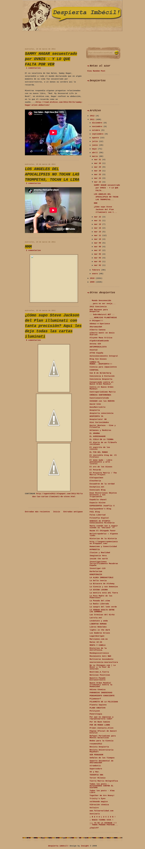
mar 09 (98, 243)
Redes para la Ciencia (101, 741)
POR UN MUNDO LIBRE (100, 725)
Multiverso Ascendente (101, 659)
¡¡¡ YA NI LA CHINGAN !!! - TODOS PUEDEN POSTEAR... (104, 824)
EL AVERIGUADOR (97, 436)
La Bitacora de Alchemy (102, 584)
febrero (96, 270)
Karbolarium (96, 572)
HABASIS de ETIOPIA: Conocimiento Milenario (102, 522)
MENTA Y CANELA (97, 645)
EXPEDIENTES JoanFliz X (102, 506)
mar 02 (98, 265)
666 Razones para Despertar (99, 311)
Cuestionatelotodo (99, 398)
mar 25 (98, 175)
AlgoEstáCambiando (99, 341)
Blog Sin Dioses (98, 359)
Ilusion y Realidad (100, 553)
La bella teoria (98, 581)
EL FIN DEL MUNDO (99, 452)
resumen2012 (96, 744)
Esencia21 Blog (97, 490)
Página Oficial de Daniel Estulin (103, 732)
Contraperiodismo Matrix (103, 392)
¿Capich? (94, 828)
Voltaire (94, 808)
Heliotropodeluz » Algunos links (104, 535)
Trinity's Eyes (97, 799)
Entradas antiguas (73, 512)
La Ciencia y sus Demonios (104, 587)
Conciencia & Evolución (102, 376)
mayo (95, 149)
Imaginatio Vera (98, 556)
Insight (85, 846)
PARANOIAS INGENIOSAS (101, 693)
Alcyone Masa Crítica (101, 338)
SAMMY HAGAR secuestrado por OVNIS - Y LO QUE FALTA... (107, 188)
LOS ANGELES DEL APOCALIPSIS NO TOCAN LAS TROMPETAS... (106, 197)
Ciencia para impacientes (103, 367)
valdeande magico (99, 802)
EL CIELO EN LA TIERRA (101, 440)
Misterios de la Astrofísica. (98, 649)
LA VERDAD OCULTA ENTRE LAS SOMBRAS (102, 611)
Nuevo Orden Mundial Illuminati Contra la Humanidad (101, 685)
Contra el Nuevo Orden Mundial (101, 388)
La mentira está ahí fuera (104, 593)
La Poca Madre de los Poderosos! (101, 597)
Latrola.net (96, 618)
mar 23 (98, 182)
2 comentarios (33, 183)
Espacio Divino (97, 503)
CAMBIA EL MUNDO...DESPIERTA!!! (101, 363)
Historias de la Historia (103, 539)
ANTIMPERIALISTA (98, 347)
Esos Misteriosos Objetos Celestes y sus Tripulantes (103, 495)
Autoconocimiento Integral (104, 356)
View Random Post (96, 71)
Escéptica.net (97, 487)
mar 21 (98, 221)
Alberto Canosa (97, 330)
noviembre (97, 127)
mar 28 (98, 171)
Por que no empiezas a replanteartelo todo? (101, 718)
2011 (93, 120)
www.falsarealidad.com (101, 811)
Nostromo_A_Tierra (99, 672)
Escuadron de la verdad (102, 484)
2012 (93, 116)
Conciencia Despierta (101, 379)
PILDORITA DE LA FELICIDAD (104, 702)
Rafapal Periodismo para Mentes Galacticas (103, 737)
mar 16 (98, 228)
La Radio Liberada (99, 604)
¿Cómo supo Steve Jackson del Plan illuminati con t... (105, 209)
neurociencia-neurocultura (104, 662)
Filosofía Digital (99, 518)
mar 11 (98, 236)
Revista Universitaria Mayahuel (101, 751)
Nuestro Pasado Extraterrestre (97, 679)
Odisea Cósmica (97, 690)
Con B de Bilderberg (100, 373)
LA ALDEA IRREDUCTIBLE (101, 578)
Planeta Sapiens (98, 705)
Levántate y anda (99, 621)
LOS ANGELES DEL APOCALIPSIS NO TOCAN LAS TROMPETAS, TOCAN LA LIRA (52, 174)
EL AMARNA (95, 433)
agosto (96, 138)
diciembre (97, 123)
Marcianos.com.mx (99, 639)
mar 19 (98, 224)
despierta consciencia (101, 413)
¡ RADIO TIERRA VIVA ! (101, 820)
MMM (28, 247)
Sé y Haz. (95, 772)
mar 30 (98, 163)
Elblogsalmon (96, 478)
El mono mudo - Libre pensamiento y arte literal (101, 462)
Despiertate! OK (98, 419)
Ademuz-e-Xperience (100, 324)
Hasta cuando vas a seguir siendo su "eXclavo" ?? (104, 527)
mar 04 (98, 258)
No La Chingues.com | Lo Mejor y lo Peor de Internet (103, 667)
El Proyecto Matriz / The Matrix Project (103, 474)
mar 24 (98, 178)
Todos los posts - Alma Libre (102, 792)
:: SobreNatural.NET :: (102, 315)
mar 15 (98, 232)
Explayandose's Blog (100, 509)
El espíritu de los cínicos (100, 448)
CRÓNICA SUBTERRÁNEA (100, 395)
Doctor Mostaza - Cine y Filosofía (103, 426)
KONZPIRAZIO (96, 575)
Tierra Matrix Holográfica (104, 781)
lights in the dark (100, 630)
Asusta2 (94, 350)
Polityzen (95, 711)
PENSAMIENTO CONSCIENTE (102, 696)
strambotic (95, 766)
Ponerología (96, 714)
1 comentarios (33, 68)
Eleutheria (95, 481)
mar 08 (98, 247)
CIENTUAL (94, 370)
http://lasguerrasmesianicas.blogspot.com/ (104, 543)
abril (95, 153)
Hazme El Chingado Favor (103, 531)
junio (95, 145)
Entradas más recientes (37, 512)
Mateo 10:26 (96, 642)
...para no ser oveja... (103, 304)
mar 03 (98, 262)
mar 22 (98, 217)
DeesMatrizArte (97, 407)
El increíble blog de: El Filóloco (103, 456)
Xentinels (95, 814)
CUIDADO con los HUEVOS (102, 401)
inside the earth (99, 559)
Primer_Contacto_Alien (101, 728)
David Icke (95, 404)
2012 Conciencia (98, 307)
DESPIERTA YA (96, 416)
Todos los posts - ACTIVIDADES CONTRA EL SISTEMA (101, 786)
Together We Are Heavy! (102, 796)
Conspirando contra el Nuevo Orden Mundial (101, 383)
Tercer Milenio (97, 778)
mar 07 (98, 250)
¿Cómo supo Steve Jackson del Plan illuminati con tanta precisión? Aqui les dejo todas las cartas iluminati (53, 326)
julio (95, 141)
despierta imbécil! (58, 846)
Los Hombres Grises (100, 633)
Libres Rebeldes (98, 627)
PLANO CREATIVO (97, 708)
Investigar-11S (97, 568)
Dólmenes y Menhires (100, 430)
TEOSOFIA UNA (96, 775)
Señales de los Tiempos (102, 758)
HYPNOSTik (95, 550)
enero (95, 274)
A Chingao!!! (96, 321)
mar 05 (98, 254)
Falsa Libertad (97, 515)
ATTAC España (96, 353)
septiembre (98, 134)
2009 (93, 282)
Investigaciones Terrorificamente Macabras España (104, 563)
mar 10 (98, 239)
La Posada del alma (100, 601)
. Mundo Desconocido (100, 301)
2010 (93, 278)
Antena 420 (95, 344)
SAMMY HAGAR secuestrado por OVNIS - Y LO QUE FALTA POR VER (51, 59)
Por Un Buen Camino (100, 722)
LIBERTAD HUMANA (98, 624)
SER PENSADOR (96, 755)
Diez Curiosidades (99, 422)
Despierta (95, 410)
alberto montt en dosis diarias (102, 334)
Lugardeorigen (97, 636)
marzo (95, 156)
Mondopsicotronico (99, 653)
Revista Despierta (99, 747)
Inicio (56, 512)
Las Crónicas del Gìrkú (102, 615)
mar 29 (98, 167)
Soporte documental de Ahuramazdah (101, 762)
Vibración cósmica (99, 805)
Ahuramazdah (96, 327)
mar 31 (98, 160)
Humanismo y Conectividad (103, 547)
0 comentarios (33, 340)
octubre (96, 130)
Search (116, 52)
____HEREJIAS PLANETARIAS (103, 318)
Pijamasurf (95, 699)
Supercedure (96, 769)
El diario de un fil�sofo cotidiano (103, 443)
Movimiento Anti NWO (100, 656)
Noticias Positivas (100, 675)
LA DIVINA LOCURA (99, 590)
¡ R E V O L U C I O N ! (103, 817)
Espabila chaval (98, 500)
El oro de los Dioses (101, 467)
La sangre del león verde (103, 607)
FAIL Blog (95, 512)
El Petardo (95, 470)
